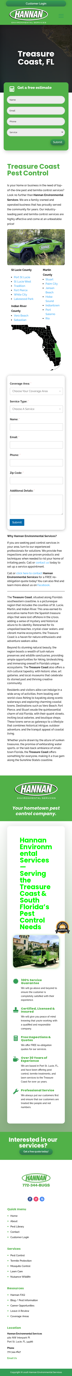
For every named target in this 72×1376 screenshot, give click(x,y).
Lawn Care (16, 1271)
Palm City (52, 283)
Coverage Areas (19, 1316)
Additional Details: (22, 490)
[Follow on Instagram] (36, 1199)
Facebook (43, 585)
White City (20, 294)
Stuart (49, 279)
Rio (48, 318)
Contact (14, 1231)
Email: (14, 437)
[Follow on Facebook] (30, 1199)
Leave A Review (19, 1310)
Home (14, 1215)
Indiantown (52, 305)
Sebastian (20, 320)
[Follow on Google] (42, 1199)
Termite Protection (21, 1260)
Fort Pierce (20, 290)
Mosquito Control (20, 1266)
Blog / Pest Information (24, 1300)
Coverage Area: (20, 383)
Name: (15, 419)
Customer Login (36, 3)
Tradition (19, 286)
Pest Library (17, 1226)
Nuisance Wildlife (20, 1276)
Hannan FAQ (17, 1294)
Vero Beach (21, 315)
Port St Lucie (22, 277)
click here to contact (29, 573)
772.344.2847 (14, 1351)
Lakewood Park (23, 299)
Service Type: (19, 401)
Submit (57, 142)
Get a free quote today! (36, 1151)
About (13, 1221)
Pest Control (17, 1255)
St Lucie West (22, 281)
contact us (42, 562)
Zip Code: (17, 472)
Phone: (15, 455)
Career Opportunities (22, 1305)
